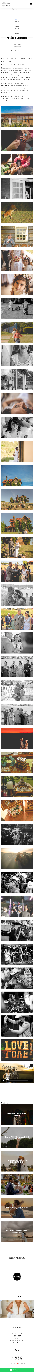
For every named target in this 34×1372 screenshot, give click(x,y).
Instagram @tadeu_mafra (17, 1257)
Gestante (14, 9)
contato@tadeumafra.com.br (17, 1340)
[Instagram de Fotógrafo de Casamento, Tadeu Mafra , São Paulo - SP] (18, 1357)
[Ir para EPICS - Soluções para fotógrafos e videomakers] (17, 1363)
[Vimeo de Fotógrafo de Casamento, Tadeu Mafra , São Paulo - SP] (12, 1357)
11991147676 (17, 1336)
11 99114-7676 (17, 1333)
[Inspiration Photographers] (17, 1276)
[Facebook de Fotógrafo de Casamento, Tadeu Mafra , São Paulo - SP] (15, 1357)
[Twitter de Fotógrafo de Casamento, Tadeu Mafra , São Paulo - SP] (22, 1357)
